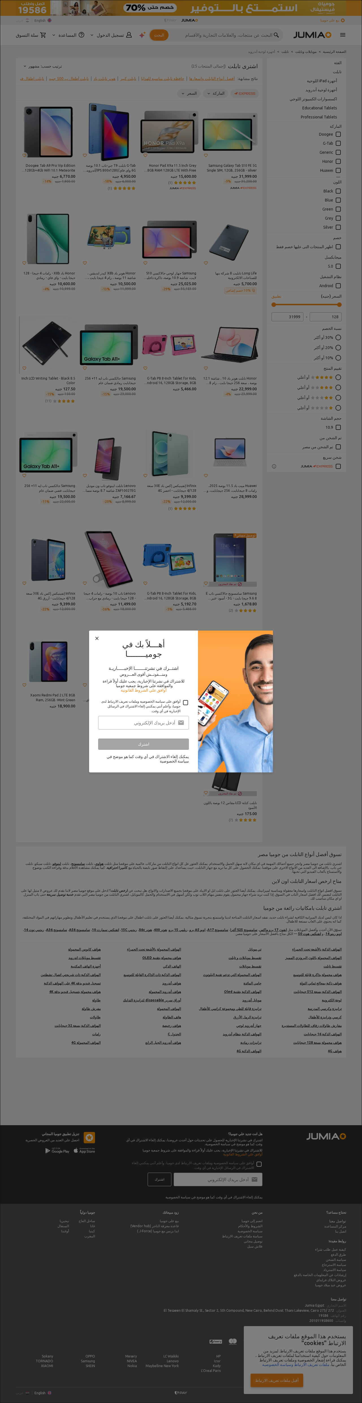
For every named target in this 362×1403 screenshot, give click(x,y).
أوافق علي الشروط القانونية (144, 690)
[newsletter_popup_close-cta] (97, 638)
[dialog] (181, 701)
